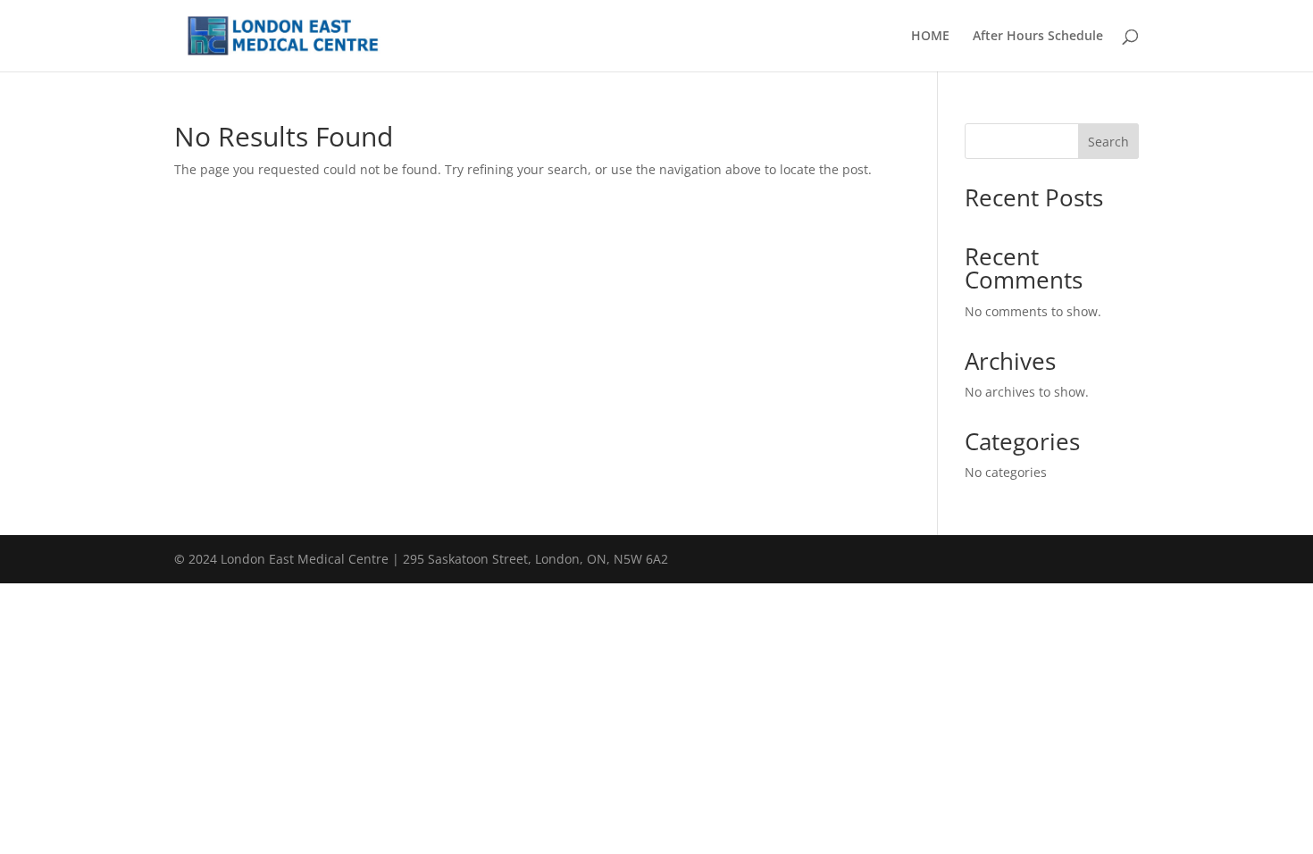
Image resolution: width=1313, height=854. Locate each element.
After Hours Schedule (1038, 36)
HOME (930, 36)
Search (1108, 141)
